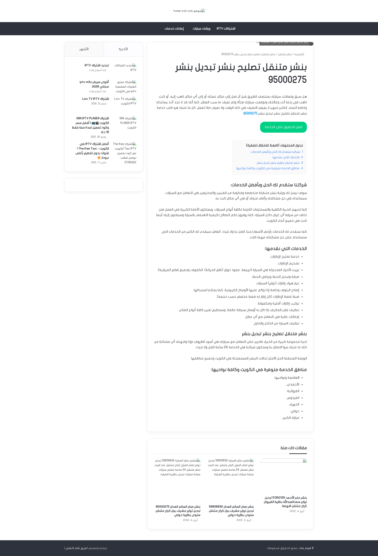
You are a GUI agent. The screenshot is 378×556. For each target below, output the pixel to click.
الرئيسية (299, 54)
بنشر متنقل (285, 54)
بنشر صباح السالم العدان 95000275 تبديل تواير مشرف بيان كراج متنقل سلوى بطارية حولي (178, 511)
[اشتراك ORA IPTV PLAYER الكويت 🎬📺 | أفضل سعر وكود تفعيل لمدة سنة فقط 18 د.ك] (124, 124)
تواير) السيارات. (265, 283)
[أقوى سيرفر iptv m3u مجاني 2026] (124, 87)
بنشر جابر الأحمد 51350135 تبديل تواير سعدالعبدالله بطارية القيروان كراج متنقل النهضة (285, 502)
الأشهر (84, 49)
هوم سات (305, 548)
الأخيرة (123, 49)
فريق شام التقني (76, 548)
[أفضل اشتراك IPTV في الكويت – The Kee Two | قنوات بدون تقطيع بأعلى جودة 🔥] (124, 153)
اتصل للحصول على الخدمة (283, 127)
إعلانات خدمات (174, 28)
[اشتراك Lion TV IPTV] (124, 105)
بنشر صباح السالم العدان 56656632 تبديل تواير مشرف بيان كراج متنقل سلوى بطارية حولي (231, 511)
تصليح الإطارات (280, 256)
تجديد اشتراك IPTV (97, 65)
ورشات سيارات (201, 28)
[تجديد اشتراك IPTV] (124, 70)
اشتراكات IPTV (226, 28)
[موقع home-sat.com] (189, 11)
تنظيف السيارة (289, 323)
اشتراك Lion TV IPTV (95, 98)
